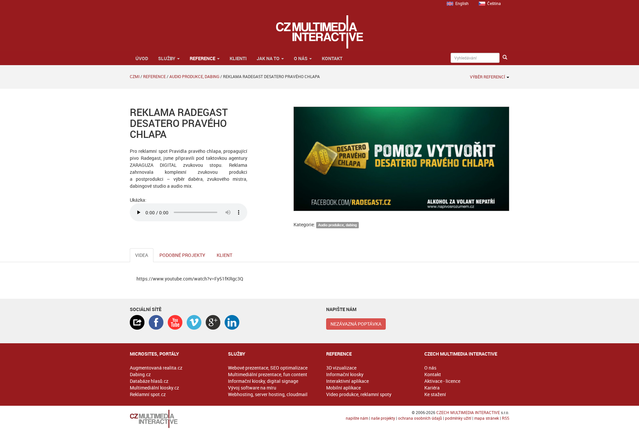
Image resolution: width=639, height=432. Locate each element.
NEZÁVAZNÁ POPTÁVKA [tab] (355, 324)
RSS (505, 418)
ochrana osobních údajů (420, 418)
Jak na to (269, 58)
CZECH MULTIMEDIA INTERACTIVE (468, 412)
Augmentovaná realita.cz (156, 368)
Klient (224, 255)
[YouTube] (175, 322)
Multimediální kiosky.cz (154, 387)
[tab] (137, 322)
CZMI (134, 76)
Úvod (141, 58)
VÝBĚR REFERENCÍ (488, 76)
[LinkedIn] (232, 322)
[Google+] (213, 322)
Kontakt (332, 58)
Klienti (238, 58)
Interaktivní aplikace (347, 381)
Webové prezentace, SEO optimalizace (268, 368)
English (462, 3)
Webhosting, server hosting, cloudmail (268, 394)
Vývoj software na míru (252, 387)
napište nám (357, 418)
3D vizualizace (341, 368)
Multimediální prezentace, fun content (267, 374)
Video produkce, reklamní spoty (358, 394)
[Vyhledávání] (505, 57)
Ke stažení (435, 394)
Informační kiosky (344, 374)
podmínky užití (458, 418)
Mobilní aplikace (343, 387)
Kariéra (432, 387)
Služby (167, 58)
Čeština (494, 3)
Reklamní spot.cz (148, 394)
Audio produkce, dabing (194, 76)
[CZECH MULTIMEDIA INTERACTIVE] (172, 419)
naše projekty (383, 418)
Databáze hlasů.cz (149, 381)
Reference (203, 58)
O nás (301, 58)
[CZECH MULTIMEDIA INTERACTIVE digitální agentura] (319, 32)
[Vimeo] (194, 322)
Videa (141, 255)
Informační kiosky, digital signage (263, 381)
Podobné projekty (182, 255)
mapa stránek (486, 418)
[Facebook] (156, 322)
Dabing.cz (140, 374)
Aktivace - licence (442, 381)
